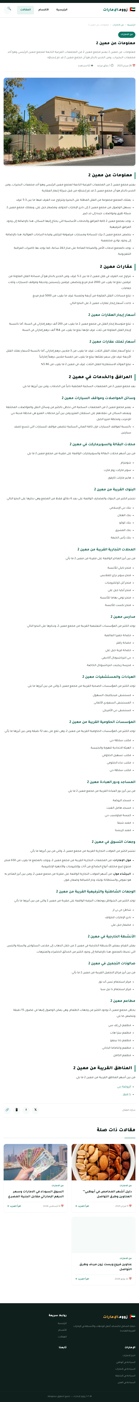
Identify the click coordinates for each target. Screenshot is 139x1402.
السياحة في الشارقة (125, 1376)
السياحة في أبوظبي (125, 1362)
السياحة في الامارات (125, 1369)
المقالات (25, 10)
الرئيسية (61, 10)
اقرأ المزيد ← (82, 1206)
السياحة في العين (126, 1382)
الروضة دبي (124, 1086)
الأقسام (43, 10)
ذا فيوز (127, 1094)
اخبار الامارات (129, 1356)
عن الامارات (118, 25)
